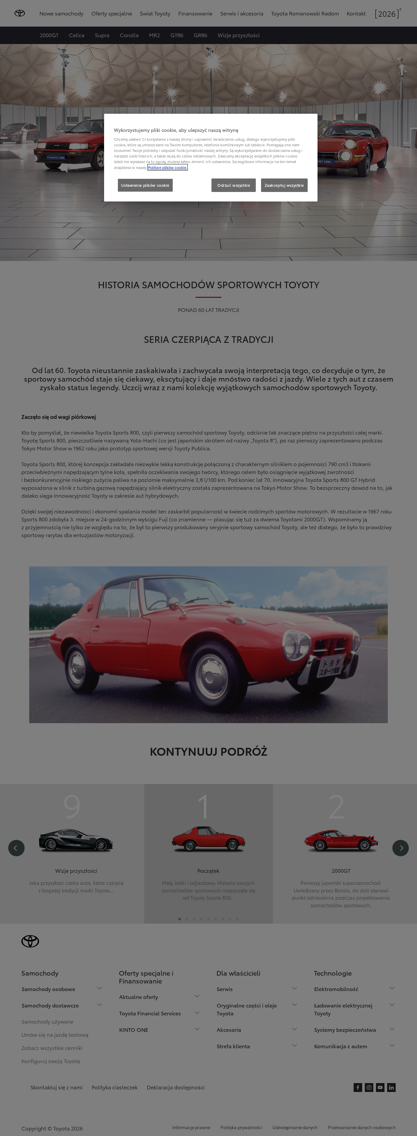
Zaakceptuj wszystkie (284, 185)
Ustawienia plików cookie (145, 185)
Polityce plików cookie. (167, 167)
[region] (211, 158)
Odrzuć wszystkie (233, 185)
